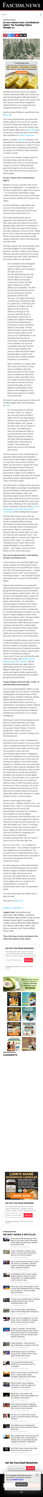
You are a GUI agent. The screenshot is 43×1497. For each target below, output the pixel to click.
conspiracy (29, 915)
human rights (16, 920)
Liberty (14, 923)
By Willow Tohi (22, 1305)
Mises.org (7, 115)
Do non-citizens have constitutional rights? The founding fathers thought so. (25, 1311)
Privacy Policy (18, 1480)
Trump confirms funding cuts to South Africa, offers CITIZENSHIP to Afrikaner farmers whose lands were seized (24, 1320)
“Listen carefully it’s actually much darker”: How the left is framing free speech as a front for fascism (23, 1253)
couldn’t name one (26, 135)
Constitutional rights (11, 918)
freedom (6, 920)
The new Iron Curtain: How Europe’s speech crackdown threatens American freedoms (24, 1417)
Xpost (11, 931)
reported (21, 140)
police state (19, 926)
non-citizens (8, 926)
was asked (31, 130)
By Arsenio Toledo (24, 1347)
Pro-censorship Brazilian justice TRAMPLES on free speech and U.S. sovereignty (23, 1364)
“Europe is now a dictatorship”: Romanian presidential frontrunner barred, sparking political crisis (25, 1301)
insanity (26, 920)
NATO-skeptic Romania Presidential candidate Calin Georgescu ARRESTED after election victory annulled (24, 1406)
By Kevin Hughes (23, 1358)
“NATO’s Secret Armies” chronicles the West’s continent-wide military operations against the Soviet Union (24, 1375)
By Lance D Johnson (24, 1247)
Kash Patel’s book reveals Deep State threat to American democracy (24, 1449)
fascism (36, 918)
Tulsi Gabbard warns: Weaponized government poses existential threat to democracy (24, 1427)
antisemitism (21, 912)
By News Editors (23, 1257)
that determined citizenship (21, 509)
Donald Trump (26, 918)
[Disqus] (21, 1085)
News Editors (17, 31)
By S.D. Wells (22, 1339)
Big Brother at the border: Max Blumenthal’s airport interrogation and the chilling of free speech (24, 1396)
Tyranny (26, 928)
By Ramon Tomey (23, 1324)
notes (7, 405)
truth (20, 928)
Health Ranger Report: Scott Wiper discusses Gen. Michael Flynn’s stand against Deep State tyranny (24, 1354)
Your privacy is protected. (12, 966)
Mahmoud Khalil (24, 923)
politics (27, 926)
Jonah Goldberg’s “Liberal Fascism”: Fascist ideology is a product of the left (24, 1344)
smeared (13, 928)
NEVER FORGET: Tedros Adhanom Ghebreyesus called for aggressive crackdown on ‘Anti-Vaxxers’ (23, 1385)
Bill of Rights (19, 915)
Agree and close (22, 1484)
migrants (35, 923)
